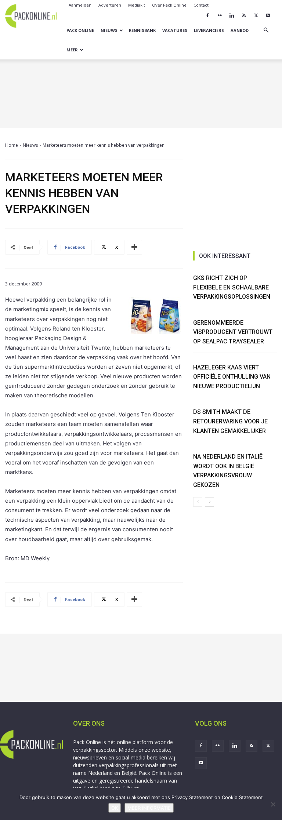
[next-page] (209, 502)
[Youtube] (268, 15)
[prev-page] (197, 502)
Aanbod (240, 30)
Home (11, 145)
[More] (134, 247)
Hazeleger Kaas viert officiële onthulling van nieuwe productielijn (232, 377)
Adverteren (109, 5)
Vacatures (174, 30)
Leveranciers (209, 30)
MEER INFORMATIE (149, 808)
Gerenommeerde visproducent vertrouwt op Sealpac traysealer (232, 332)
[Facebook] (207, 15)
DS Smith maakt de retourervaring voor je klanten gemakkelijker (230, 421)
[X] (255, 15)
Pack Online (80, 30)
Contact (201, 5)
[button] (266, 30)
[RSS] (243, 15)
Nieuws (109, 30)
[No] (272, 804)
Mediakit (136, 5)
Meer (72, 49)
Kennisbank (142, 30)
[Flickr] (219, 15)
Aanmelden (80, 5)
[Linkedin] (231, 15)
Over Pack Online (169, 5)
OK (114, 808)
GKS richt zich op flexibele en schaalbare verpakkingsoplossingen (231, 287)
